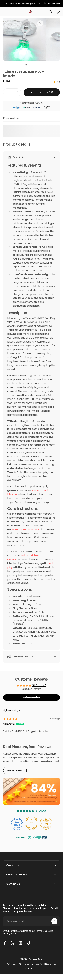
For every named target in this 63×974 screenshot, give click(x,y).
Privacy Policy (9, 933)
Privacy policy (24, 964)
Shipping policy (50, 964)
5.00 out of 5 (39, 685)
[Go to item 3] (33, 65)
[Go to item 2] (29, 65)
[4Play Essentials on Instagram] (21, 943)
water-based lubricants (25, 529)
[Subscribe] (54, 921)
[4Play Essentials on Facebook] (5, 943)
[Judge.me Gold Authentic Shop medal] (31, 823)
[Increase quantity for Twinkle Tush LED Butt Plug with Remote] (18, 92)
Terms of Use (42, 930)
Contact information (31, 968)
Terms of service (36, 964)
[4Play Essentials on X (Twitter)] (13, 943)
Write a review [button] (31, 697)
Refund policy (12, 964)
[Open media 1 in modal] (40, 23)
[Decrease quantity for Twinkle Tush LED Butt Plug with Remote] (6, 92)
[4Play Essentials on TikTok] (29, 943)
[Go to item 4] (37, 65)
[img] (10, 719)
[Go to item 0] (26, 65)
